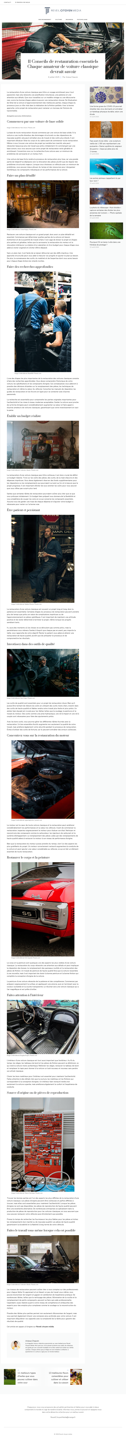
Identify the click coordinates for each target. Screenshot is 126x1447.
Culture (58, 19)
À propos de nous (22, 2)
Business (69, 19)
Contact (7, 2)
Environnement (45, 19)
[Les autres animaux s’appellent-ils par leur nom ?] (106, 174)
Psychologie (82, 19)
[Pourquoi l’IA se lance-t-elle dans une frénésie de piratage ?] (106, 238)
